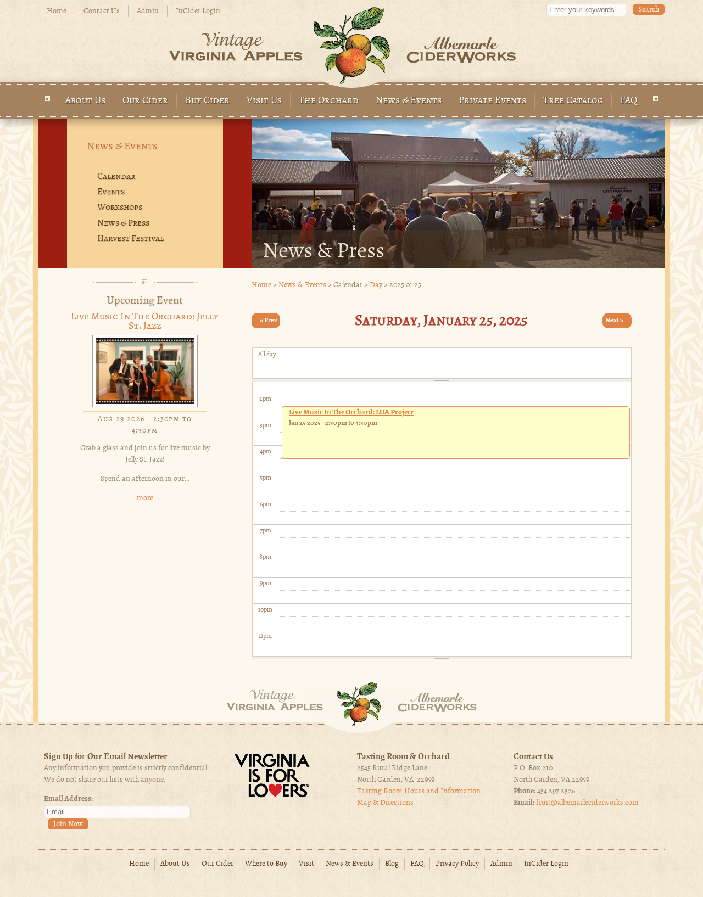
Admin (148, 11)
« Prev (268, 320)
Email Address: (68, 799)
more (145, 498)
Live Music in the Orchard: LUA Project (351, 412)
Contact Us (101, 11)
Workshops (119, 207)
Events (111, 192)
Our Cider (145, 101)
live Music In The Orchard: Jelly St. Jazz (145, 322)
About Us (85, 101)
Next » (614, 320)
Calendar (116, 177)
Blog (392, 864)
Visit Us (264, 101)
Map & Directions (385, 803)
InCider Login (198, 11)
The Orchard (329, 101)
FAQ (629, 101)
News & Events (409, 101)
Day (376, 285)
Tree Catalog (573, 101)
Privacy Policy (457, 864)
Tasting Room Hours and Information (419, 791)
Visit (306, 864)
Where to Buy (266, 864)
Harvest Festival (130, 239)
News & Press (123, 223)
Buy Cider (207, 101)
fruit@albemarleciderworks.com (587, 803)
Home (56, 11)
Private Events (492, 101)
